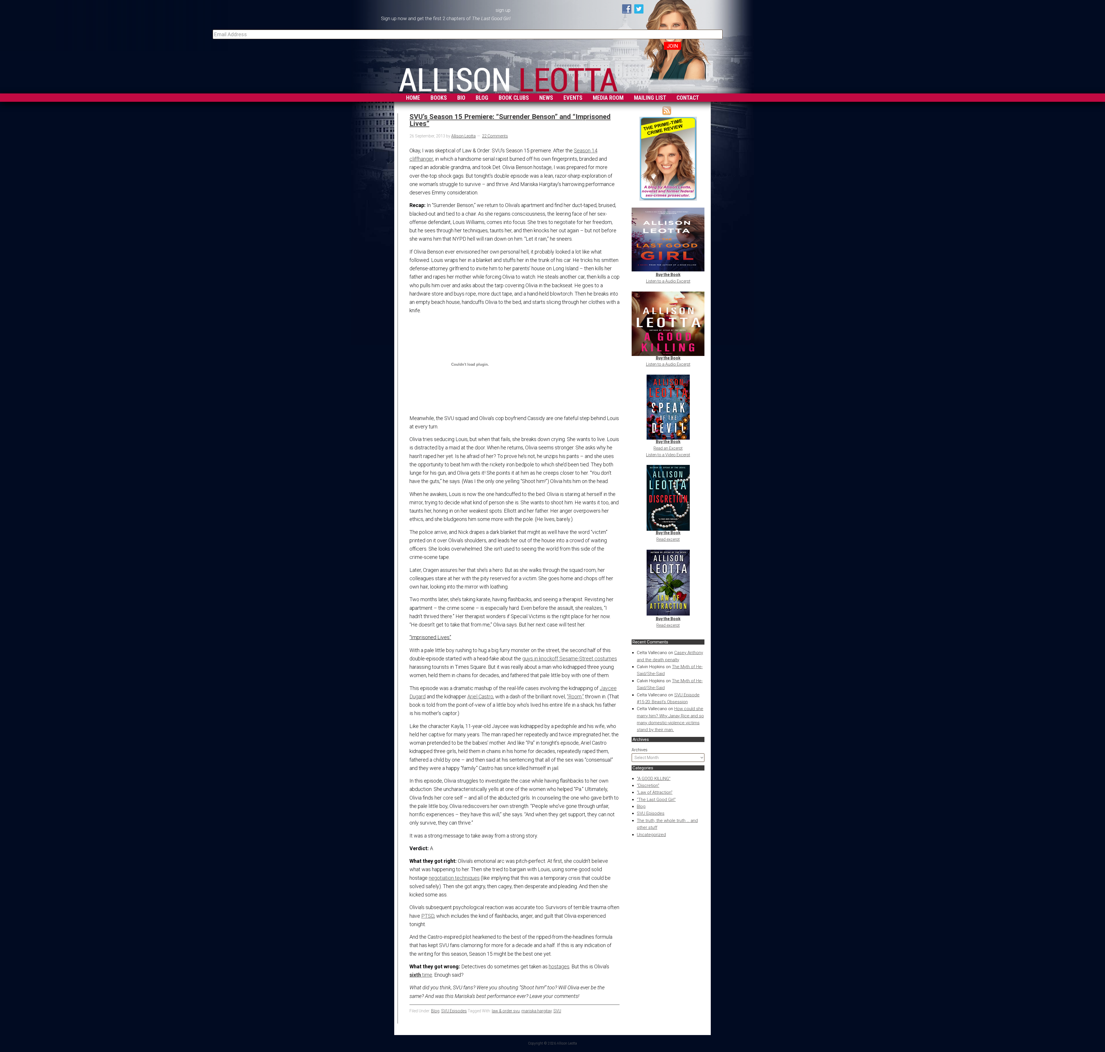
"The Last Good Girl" (656, 799)
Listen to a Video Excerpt (668, 455)
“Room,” (575, 696)
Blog (641, 806)
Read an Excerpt (668, 448)
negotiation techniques (454, 878)
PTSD (427, 916)
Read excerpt (668, 539)
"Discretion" (648, 785)
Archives (639, 750)
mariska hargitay (536, 1011)
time (420, 975)
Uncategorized (651, 834)
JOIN (672, 46)
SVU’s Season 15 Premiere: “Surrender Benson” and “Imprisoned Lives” (510, 120)
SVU (557, 1011)
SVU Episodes (650, 813)
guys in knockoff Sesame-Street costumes (569, 659)
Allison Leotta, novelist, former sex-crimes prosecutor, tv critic (508, 78)
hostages (559, 966)
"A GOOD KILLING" (653, 778)
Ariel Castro (480, 696)
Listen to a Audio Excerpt (668, 281)
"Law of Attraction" (654, 792)
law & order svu (506, 1011)
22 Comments (495, 136)
